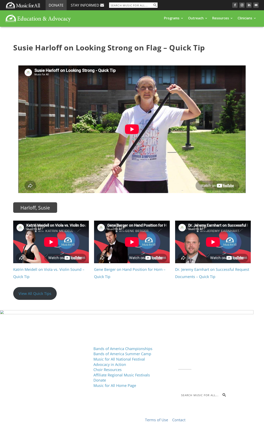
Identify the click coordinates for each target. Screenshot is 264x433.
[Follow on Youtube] (256, 5)
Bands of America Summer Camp (122, 353)
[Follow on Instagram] (242, 5)
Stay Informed (85, 5)
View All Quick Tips (35, 293)
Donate (56, 5)
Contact (184, 367)
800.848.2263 (206, 362)
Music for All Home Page (114, 385)
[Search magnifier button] (155, 5)
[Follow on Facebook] (235, 5)
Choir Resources (107, 369)
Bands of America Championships (122, 348)
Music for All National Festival (119, 359)
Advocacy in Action (109, 364)
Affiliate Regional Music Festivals (121, 374)
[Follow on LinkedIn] (249, 5)
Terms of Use (156, 419)
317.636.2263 (213, 356)
